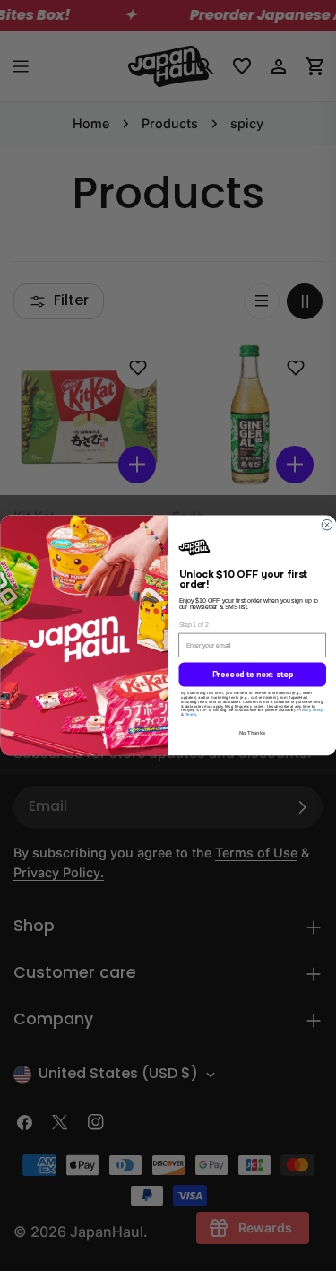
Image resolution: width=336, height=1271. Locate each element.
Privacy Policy (310, 711)
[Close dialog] (327, 523)
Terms (190, 716)
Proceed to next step (251, 676)
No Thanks (252, 734)
